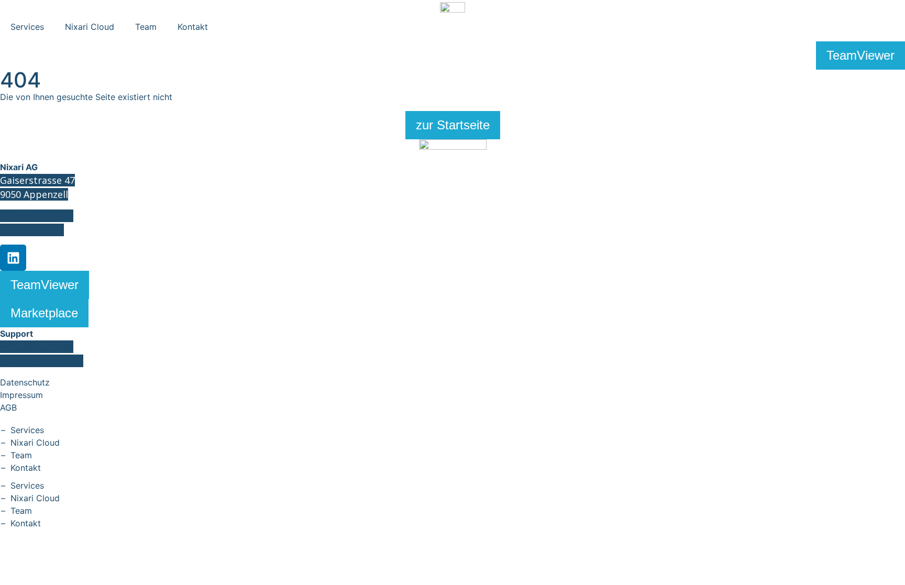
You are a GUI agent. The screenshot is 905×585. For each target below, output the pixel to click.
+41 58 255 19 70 (36, 215)
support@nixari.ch (41, 361)
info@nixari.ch (32, 230)
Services (27, 26)
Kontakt (193, 26)
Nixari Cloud (89, 26)
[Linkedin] (13, 258)
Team (146, 26)
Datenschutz (25, 382)
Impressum (21, 395)
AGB (8, 407)
